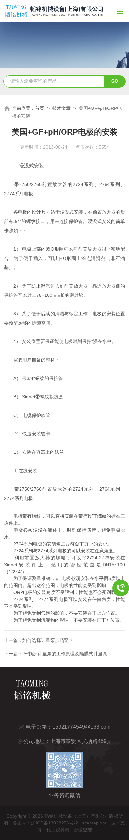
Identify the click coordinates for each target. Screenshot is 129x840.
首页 (39, 108)
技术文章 (61, 108)
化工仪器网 (57, 829)
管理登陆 (82, 829)
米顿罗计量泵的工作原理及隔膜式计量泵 (64, 653)
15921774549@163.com (81, 727)
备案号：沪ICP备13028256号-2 (45, 822)
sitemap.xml (94, 822)
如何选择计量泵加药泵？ (47, 640)
